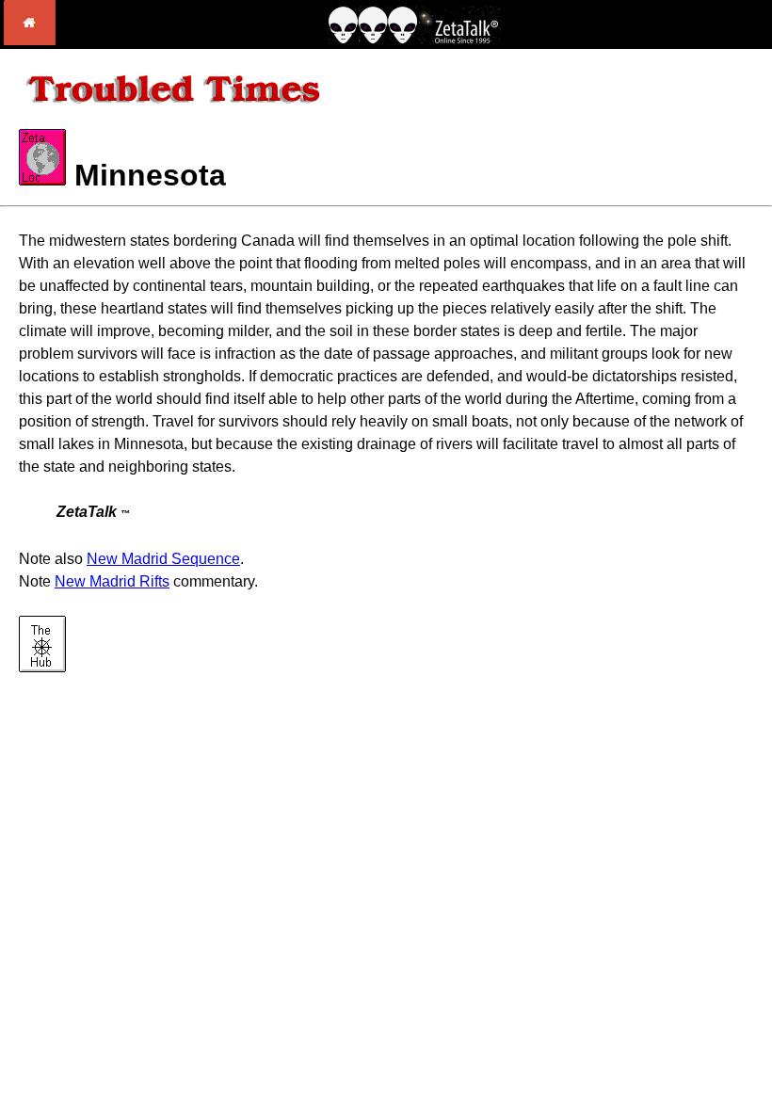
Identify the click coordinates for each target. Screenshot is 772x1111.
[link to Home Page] (30, 40)
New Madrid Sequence (163, 559)
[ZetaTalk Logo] (414, 39)
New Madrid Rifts (112, 581)
